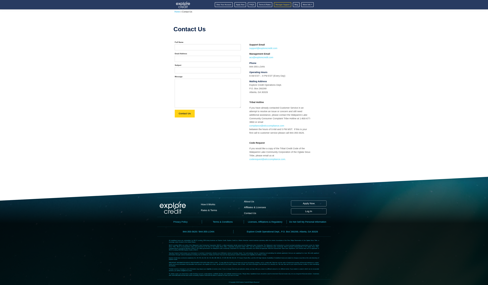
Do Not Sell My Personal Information (307, 222)
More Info (307, 5)
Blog (296, 5)
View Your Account (223, 5)
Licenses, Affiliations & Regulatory (265, 222)
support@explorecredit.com (263, 48)
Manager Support (283, 5)
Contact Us (185, 113)
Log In (308, 211)
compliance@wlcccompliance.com (266, 125)
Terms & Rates (265, 5)
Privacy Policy (180, 222)
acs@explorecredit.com (261, 57)
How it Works (208, 204)
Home (177, 12)
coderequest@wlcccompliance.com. (267, 159)
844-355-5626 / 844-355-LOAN (198, 231)
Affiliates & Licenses (255, 207)
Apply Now (240, 5)
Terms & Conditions (223, 222)
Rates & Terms (209, 210)
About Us (249, 201)
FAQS (251, 5)
